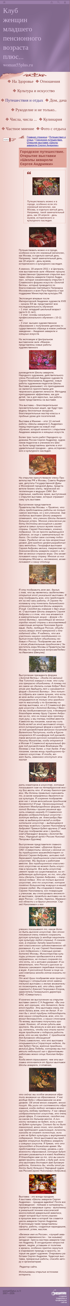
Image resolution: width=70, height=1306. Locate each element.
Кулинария (52, 119)
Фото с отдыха (53, 128)
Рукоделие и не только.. (35, 109)
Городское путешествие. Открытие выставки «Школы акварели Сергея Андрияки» (45, 142)
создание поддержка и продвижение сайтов (61, 1299)
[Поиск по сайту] (58, 2)
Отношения (50, 81)
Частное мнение (20, 128)
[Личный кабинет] (65, 2)
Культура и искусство (36, 90)
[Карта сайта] (51, 2)
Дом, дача (58, 100)
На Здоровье (22, 81)
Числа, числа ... (23, 119)
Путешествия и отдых (24, 100)
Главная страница (37, 137)
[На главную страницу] (4, 2)
